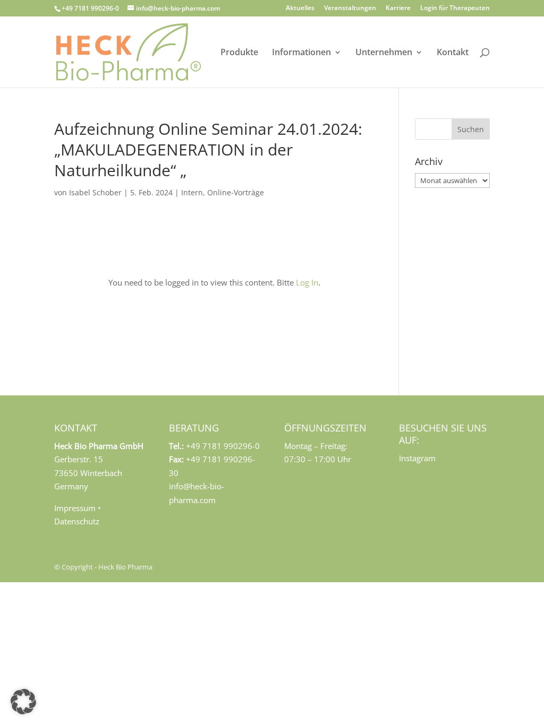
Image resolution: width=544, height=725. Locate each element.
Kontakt (453, 53)
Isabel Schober (95, 192)
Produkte (239, 53)
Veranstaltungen (350, 8)
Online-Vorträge (235, 192)
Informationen (301, 53)
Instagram (417, 458)
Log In (307, 282)
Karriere (398, 8)
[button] (23, 701)
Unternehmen (383, 53)
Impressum (75, 508)
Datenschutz (76, 521)
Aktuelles (300, 8)
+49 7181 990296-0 (90, 8)
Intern (192, 192)
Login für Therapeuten (455, 8)
